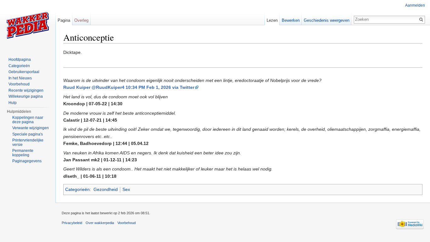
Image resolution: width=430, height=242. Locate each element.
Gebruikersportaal (23, 72)
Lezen (272, 20)
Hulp (12, 103)
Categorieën (77, 189)
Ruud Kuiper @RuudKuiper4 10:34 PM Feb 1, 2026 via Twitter (128, 87)
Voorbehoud (19, 84)
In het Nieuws (20, 78)
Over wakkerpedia (100, 223)
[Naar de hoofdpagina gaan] (28, 25)
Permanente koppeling (22, 152)
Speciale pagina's (27, 134)
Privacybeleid (72, 223)
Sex (126, 189)
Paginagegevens (27, 161)
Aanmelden (415, 5)
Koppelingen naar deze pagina (27, 119)
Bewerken (291, 20)
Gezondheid (105, 189)
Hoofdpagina (19, 59)
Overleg (81, 20)
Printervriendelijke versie (27, 142)
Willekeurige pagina (25, 96)
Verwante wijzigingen (30, 128)
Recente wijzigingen (25, 90)
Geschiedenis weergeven (326, 20)
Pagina (64, 20)
